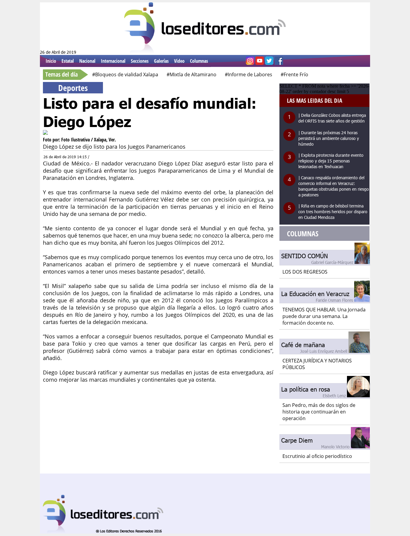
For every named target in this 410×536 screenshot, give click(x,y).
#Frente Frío (294, 74)
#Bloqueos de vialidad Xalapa (125, 74)
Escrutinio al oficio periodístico (317, 456)
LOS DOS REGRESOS (304, 271)
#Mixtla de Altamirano (191, 74)
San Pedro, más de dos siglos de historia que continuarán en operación (318, 412)
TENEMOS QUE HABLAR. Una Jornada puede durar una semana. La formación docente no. (324, 316)
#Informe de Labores (248, 74)
